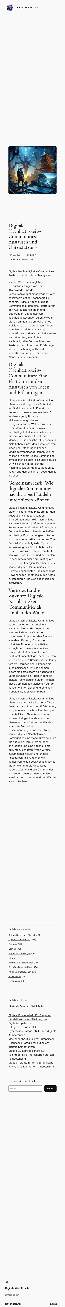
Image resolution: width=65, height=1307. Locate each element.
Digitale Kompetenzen (19, 939)
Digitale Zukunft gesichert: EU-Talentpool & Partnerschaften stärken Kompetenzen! (31, 1054)
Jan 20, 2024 (15, 254)
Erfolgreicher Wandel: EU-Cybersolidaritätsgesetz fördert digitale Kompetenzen (32, 1031)
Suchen (50, 1088)
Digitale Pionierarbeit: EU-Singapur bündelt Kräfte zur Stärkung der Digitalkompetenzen (29, 1019)
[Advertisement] (32, 819)
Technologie (14, 981)
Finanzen (12, 944)
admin (33, 254)
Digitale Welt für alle (27, 7)
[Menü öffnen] (58, 7)
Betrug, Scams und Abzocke (22, 935)
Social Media (14, 976)
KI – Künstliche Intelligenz (21, 967)
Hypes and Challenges (19, 953)
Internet (12, 958)
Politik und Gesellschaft (22, 259)
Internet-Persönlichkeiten (20, 962)
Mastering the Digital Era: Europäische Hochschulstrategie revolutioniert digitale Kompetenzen (31, 1042)
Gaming (12, 948)
